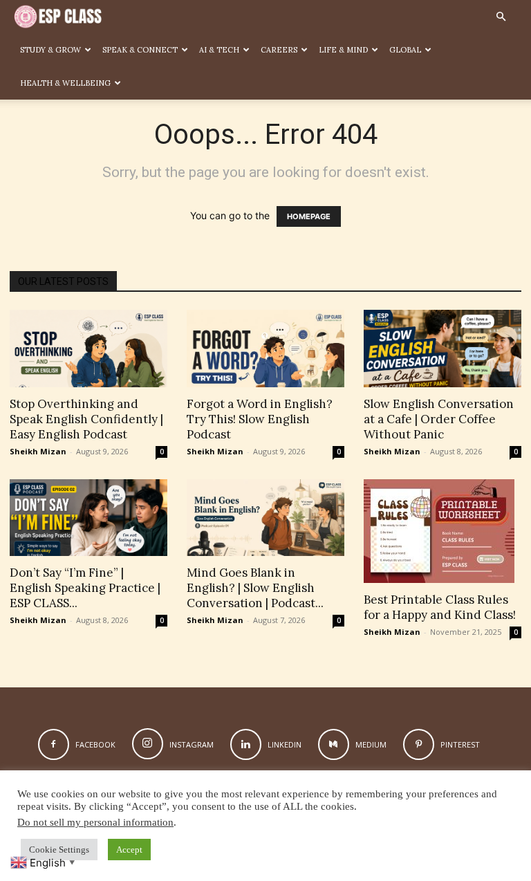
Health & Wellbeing (65, 83)
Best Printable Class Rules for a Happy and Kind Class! (440, 607)
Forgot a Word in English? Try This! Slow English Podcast (260, 419)
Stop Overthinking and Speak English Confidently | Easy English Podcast (86, 419)
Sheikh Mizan (38, 451)
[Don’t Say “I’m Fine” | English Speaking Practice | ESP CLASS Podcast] (88, 518)
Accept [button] (129, 849)
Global (405, 50)
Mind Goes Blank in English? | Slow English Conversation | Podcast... (255, 588)
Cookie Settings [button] (59, 849)
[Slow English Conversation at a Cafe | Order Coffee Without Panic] (442, 348)
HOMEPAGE (308, 216)
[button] (500, 17)
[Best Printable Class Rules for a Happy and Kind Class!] (442, 531)
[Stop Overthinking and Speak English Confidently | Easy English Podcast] (88, 348)
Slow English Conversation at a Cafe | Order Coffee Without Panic (439, 419)
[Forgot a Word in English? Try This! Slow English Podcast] (265, 348)
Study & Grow (50, 50)
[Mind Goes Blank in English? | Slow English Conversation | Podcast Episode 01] (265, 518)
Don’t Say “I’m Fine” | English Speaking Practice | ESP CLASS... (85, 588)
